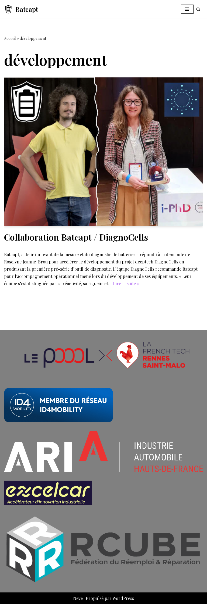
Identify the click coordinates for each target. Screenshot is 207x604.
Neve (78, 598)
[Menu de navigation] (187, 9)
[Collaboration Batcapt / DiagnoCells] (103, 151)
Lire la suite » (126, 283)
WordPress (123, 598)
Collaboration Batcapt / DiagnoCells (76, 237)
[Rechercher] (198, 9)
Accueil (10, 38)
